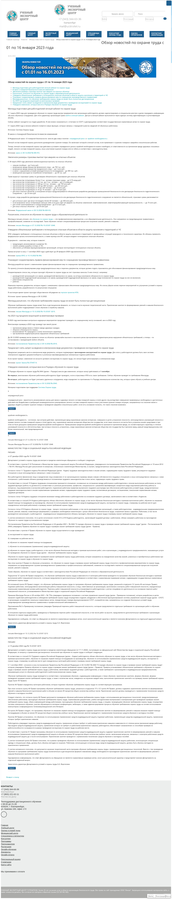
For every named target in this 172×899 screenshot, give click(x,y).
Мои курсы (149, 19)
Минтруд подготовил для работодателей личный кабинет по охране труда (41, 88)
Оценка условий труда (10, 831)
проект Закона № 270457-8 (26, 362)
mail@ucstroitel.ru (69, 26)
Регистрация (128, 19)
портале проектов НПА (69, 292)
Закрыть (12, 408)
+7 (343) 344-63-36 (70, 19)
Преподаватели (8, 844)
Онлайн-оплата (7, 855)
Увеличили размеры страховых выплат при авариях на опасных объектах (41, 91)
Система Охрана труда (47, 387)
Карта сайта (6, 865)
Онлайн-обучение (8, 849)
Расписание (6, 847)
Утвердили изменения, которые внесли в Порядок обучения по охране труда (42, 105)
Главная (4, 825)
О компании (6, 862)
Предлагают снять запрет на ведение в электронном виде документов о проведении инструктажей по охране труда (57, 103)
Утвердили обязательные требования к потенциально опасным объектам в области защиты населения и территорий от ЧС (60, 95)
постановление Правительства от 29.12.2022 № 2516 (36, 343)
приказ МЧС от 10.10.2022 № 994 (29, 255)
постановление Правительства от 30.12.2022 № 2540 (36, 383)
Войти (104, 19)
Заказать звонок (118, 14)
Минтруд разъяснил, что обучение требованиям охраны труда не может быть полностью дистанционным (53, 99)
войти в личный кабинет (75, 115)
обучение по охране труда (42, 219)
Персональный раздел (10, 859)
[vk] (4, 814)
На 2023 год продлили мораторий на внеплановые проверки (36, 101)
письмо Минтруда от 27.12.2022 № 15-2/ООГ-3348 (35, 225)
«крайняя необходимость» (97, 138)
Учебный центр (7, 828)
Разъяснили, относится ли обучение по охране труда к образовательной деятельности (46, 93)
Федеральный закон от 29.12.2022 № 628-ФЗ (33, 210)
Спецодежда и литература (12, 836)
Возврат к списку (12, 777)
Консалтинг (6, 839)
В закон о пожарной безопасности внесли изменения (33, 90)
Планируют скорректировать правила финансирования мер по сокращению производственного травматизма (55, 97)
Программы (6, 841)
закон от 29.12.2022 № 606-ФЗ (27, 153)
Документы (6, 852)
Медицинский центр (9, 833)
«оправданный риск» (77, 138)
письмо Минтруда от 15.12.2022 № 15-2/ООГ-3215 (35, 311)
